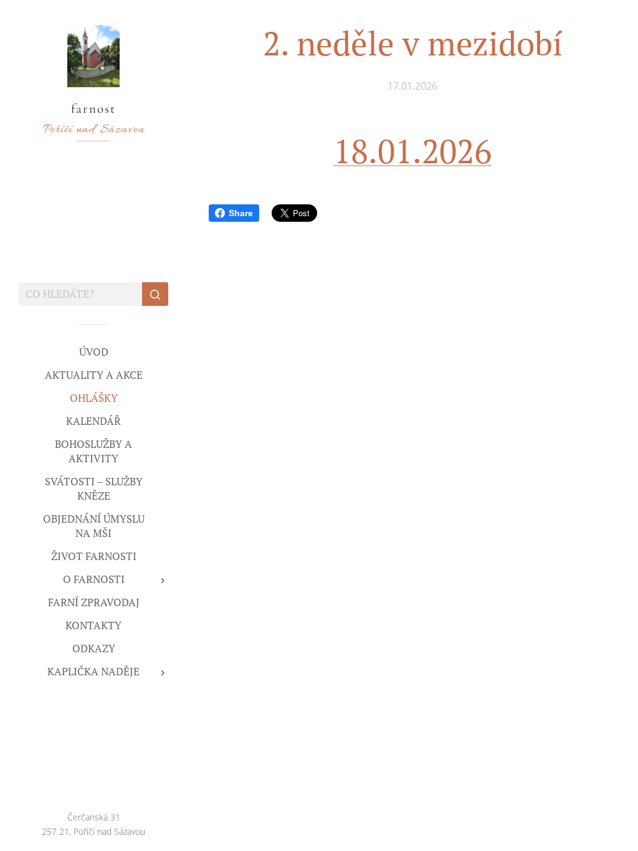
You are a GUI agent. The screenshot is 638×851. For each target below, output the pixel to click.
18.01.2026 (412, 151)
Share (241, 213)
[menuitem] (93, 352)
